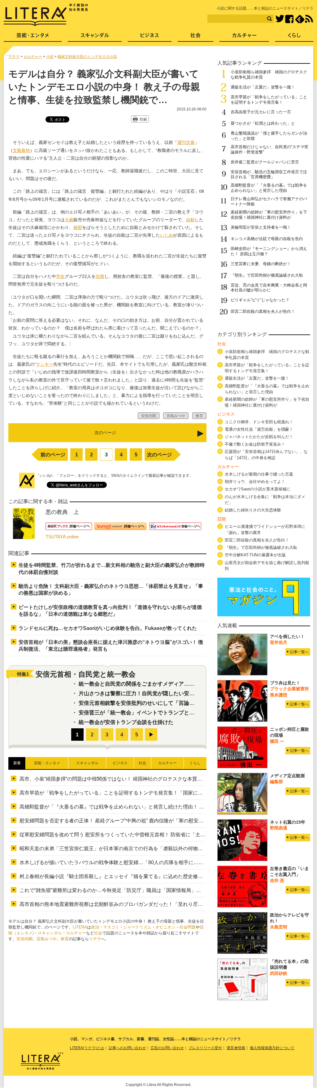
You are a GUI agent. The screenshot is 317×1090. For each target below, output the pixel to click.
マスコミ (111, 927)
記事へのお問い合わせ (127, 1048)
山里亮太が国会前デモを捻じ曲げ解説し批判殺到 (267, 565)
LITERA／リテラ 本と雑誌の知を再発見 (46, 14)
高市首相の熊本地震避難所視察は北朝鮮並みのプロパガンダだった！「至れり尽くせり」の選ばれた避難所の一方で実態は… (158, 904)
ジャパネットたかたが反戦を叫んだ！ (259, 436)
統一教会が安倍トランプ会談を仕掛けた (126, 722)
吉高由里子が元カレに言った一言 (261, 112)
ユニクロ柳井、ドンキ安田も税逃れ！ (259, 422)
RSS (309, 19)
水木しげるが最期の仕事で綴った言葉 (259, 474)
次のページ (159, 454)
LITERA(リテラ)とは (87, 1048)
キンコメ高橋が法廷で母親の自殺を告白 (267, 238)
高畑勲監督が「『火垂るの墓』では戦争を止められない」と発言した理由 (269, 188)
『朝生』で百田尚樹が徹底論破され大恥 (267, 275)
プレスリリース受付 (205, 1048)
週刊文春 (186, 142)
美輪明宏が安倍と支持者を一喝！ (261, 227)
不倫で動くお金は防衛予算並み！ (255, 444)
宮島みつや (47, 939)
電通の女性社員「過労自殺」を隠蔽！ (259, 429)
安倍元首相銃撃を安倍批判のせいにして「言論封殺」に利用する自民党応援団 (171, 703)
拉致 (100, 276)
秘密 (77, 227)
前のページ (53, 454)
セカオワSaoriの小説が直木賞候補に (257, 489)
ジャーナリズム (137, 927)
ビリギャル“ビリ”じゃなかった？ (260, 300)
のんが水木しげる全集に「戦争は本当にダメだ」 (265, 499)
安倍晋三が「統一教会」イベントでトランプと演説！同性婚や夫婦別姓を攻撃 (171, 713)
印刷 (143, 119)
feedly (300, 19)
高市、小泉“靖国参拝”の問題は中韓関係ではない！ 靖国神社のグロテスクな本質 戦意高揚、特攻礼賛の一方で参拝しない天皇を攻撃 (168, 779)
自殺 (190, 219)
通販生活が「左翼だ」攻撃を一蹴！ (263, 87)
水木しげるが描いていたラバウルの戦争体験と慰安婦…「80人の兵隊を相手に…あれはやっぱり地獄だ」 (136, 862)
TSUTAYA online (62, 536)
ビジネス (150, 37)
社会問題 (188, 927)
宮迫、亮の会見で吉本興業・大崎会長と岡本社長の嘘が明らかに (269, 288)
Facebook (289, 19)
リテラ (95, 939)
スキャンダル (50, 933)
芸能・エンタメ (33, 37)
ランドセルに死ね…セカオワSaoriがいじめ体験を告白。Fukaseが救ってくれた (108, 628)
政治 (95, 927)
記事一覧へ (299, 652)
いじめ (166, 235)
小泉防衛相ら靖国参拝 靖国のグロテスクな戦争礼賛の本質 (267, 354)
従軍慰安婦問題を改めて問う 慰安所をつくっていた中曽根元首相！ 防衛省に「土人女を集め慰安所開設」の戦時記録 (150, 834)
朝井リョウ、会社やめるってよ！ (255, 481)
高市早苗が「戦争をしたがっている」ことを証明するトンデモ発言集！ (269, 100)
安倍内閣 (24, 939)
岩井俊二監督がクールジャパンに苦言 (265, 162)
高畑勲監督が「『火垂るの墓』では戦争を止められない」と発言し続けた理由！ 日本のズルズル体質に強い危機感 (146, 806)
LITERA (80, 927)
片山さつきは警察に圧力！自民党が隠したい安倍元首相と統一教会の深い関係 (171, 693)
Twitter (279, 19)
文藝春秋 (21, 150)
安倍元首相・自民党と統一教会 (86, 674)
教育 (65, 939)
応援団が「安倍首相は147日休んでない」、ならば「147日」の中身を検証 (266, 454)
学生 (60, 276)
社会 (98, 933)
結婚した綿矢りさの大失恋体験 (253, 510)
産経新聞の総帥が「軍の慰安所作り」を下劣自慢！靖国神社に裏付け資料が (269, 215)
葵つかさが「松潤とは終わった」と (263, 123)
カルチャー (76, 933)
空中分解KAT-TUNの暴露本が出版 (255, 555)
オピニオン (165, 927)
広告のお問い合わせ (167, 1048)
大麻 (69, 219)
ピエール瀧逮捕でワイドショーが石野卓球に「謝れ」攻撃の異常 (265, 529)
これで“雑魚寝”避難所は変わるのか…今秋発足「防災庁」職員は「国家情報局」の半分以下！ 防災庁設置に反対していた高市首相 (163, 890)
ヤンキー (44, 364)
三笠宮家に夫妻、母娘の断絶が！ (261, 263)
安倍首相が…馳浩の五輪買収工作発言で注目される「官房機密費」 (269, 174)
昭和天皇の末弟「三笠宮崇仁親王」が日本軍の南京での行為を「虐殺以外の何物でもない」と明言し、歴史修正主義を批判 (156, 848)
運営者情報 (236, 1048)
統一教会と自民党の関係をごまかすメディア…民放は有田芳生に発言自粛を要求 (173, 684)
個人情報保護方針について (272, 1048)
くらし (294, 37)
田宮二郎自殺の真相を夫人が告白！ (263, 311)
